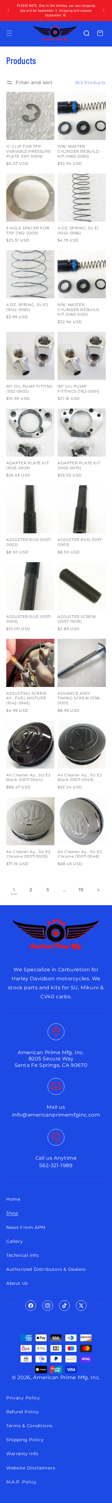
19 (81, 889)
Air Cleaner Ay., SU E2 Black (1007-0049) (80, 777)
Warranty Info (22, 1453)
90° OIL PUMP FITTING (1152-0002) (29, 389)
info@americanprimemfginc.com (56, 1115)
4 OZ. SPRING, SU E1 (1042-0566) (78, 230)
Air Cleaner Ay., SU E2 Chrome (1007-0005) (28, 854)
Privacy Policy (23, 1398)
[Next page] (98, 890)
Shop (12, 1213)
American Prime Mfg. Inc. (66, 1377)
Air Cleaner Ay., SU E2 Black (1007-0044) (28, 777)
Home (13, 1199)
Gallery (14, 1241)
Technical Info (22, 1255)
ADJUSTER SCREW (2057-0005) (77, 619)
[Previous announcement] (8, 10)
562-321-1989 (55, 1165)
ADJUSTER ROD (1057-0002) (29, 542)
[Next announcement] (103, 10)
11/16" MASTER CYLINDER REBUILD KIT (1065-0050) (79, 151)
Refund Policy (22, 1412)
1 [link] (14, 890)
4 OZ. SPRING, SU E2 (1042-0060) (27, 307)
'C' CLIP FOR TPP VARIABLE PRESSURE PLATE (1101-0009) (28, 151)
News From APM (25, 1227)
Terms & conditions (29, 1426)
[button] (9, 33)
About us (17, 1283)
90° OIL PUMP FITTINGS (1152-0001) (78, 389)
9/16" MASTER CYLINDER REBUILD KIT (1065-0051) (79, 309)
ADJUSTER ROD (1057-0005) (29, 619)
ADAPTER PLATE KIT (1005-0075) (79, 465)
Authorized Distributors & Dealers (46, 1269)
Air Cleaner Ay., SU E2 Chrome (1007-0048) (80, 854)
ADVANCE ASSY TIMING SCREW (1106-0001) (79, 698)
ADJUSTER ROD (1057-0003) (80, 542)
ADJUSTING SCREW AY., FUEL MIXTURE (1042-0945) (26, 698)
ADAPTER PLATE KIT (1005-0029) (27, 465)
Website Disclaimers (30, 1468)
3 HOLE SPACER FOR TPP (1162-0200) (27, 230)
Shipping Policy (25, 1439)
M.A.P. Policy (21, 1482)
